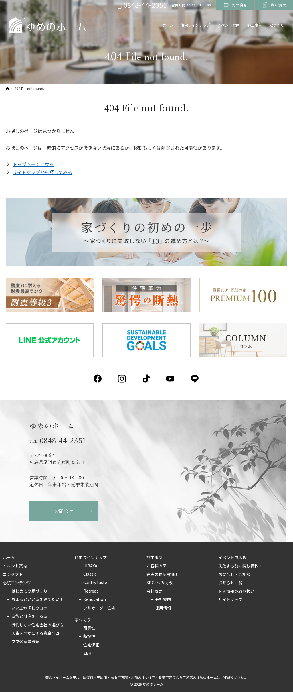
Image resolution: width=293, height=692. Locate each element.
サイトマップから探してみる (42, 172)
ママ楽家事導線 (25, 641)
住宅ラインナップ (91, 557)
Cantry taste (95, 582)
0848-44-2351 (63, 440)
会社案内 (163, 599)
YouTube (170, 378)
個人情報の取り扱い (236, 591)
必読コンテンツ (17, 582)
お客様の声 (156, 566)
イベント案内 (15, 566)
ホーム (9, 557)
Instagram (122, 378)
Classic (89, 574)
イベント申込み (232, 557)
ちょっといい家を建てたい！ (37, 599)
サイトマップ (230, 599)
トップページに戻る (33, 164)
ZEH (87, 653)
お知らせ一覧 (230, 582)
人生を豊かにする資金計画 (35, 633)
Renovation (94, 599)
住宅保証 (91, 645)
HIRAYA (90, 566)
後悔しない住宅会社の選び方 (37, 625)
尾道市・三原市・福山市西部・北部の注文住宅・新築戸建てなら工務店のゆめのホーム (150, 677)
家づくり (83, 619)
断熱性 (89, 636)
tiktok (146, 378)
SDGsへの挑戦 (159, 582)
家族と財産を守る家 (29, 616)
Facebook (98, 378)
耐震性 (89, 628)
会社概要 (154, 591)
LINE (195, 378)
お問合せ (64, 511)
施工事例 (154, 557)
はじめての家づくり (29, 591)
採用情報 (163, 608)
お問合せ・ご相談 (234, 574)
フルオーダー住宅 (99, 608)
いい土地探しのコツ (29, 608)
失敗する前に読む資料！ (240, 566)
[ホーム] (7, 88)
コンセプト (13, 574)
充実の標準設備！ (162, 574)
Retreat (90, 591)
